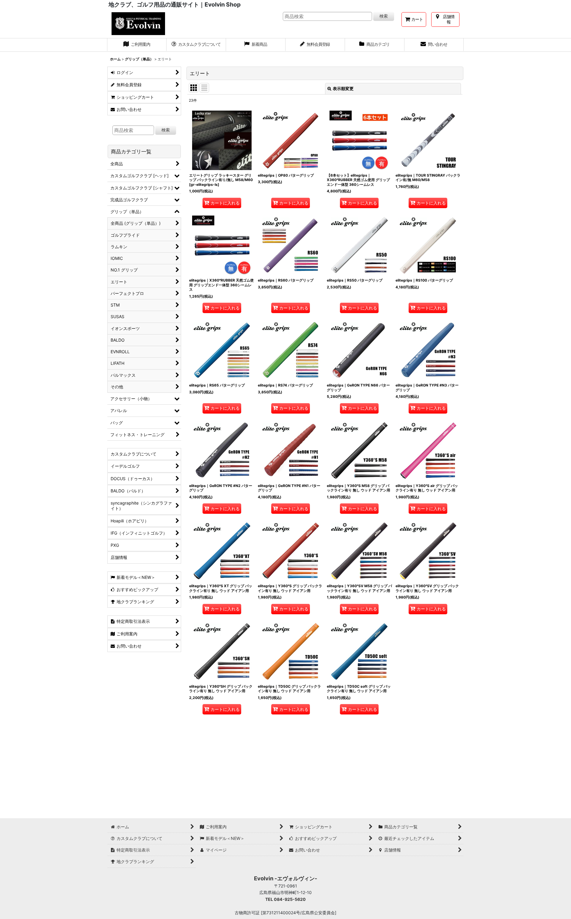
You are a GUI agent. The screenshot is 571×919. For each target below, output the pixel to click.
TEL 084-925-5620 (285, 899)
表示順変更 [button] (343, 88)
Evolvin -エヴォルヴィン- (285, 878)
